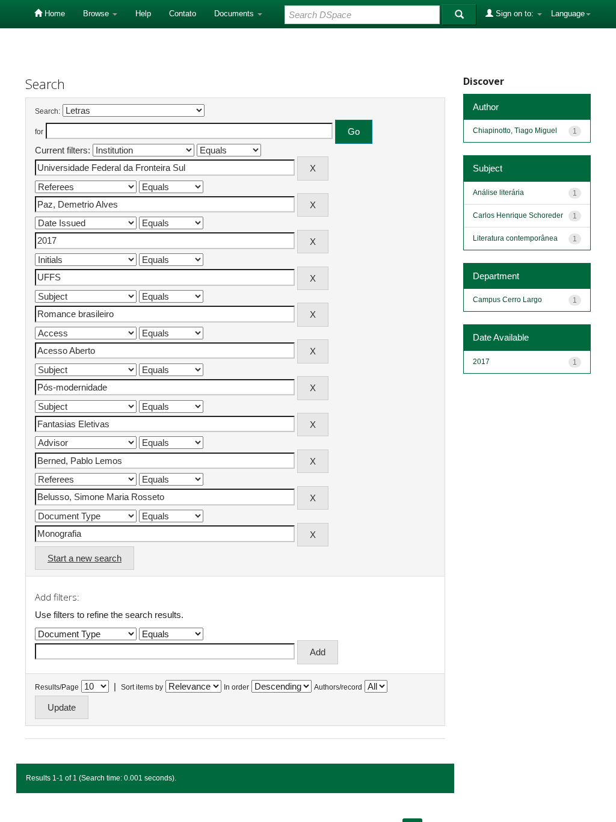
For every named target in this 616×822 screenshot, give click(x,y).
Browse (97, 13)
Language (568, 13)
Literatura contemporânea (515, 238)
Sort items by (142, 687)
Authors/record (338, 687)
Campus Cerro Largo (507, 299)
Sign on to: (514, 13)
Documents (235, 13)
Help (143, 13)
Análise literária (498, 192)
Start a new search (85, 558)
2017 (481, 361)
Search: (47, 111)
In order (236, 687)
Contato (182, 13)
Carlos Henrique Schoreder (518, 215)
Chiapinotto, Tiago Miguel (515, 130)
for (39, 132)
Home (53, 13)
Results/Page (57, 687)
